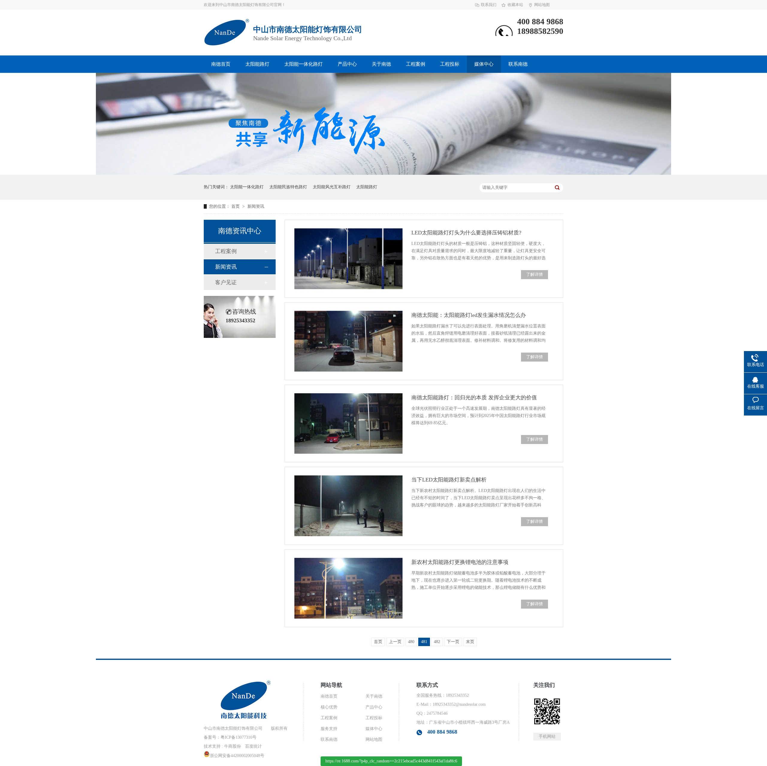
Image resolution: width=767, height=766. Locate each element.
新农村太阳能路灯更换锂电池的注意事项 (459, 562)
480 (411, 641)
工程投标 (449, 64)
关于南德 (381, 64)
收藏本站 (515, 4)
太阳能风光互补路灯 (332, 187)
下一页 (453, 641)
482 (437, 641)
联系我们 (488, 4)
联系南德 (518, 64)
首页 (236, 206)
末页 (470, 641)
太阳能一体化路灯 (303, 64)
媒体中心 (483, 64)
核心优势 (329, 707)
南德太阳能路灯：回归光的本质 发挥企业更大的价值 (474, 398)
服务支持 (329, 728)
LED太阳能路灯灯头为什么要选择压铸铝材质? (466, 233)
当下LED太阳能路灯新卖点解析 (449, 480)
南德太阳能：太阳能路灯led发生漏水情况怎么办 (468, 315)
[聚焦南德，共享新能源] (383, 173)
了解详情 (534, 274)
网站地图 (542, 4)
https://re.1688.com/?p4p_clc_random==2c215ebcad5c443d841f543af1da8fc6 (391, 761)
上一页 (395, 641)
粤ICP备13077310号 (238, 737)
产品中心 (347, 64)
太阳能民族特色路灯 (288, 187)
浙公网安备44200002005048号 (237, 755)
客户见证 (226, 282)
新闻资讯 (255, 206)
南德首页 (220, 64)
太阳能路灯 (257, 64)
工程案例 (415, 64)
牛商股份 (232, 746)
